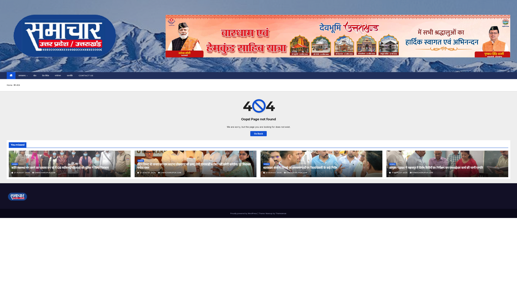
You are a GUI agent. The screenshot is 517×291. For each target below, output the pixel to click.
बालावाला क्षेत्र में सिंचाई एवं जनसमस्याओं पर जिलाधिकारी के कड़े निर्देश (300, 168)
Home (9, 85)
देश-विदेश (45, 75)
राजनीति (70, 75)
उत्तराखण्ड (22, 75)
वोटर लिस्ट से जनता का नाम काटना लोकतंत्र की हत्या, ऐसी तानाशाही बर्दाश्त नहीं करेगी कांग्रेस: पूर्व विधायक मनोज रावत (194, 166)
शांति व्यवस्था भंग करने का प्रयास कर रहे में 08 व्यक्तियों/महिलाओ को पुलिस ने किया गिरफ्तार (60, 168)
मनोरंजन (58, 75)
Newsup (269, 213)
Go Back (258, 133)
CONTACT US (86, 75)
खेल (34, 75)
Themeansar (281, 213)
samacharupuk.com (45, 173)
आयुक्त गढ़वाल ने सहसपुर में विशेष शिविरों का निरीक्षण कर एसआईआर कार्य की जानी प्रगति (436, 168)
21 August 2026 (22, 173)
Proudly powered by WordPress (244, 213)
